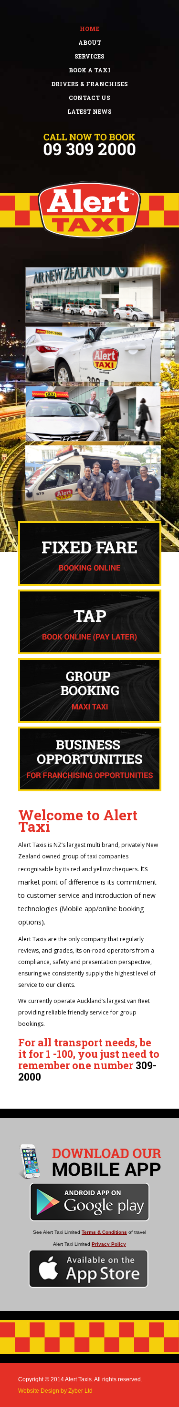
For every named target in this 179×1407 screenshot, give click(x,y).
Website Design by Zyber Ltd (55, 1390)
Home (89, 28)
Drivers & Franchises (89, 84)
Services (89, 56)
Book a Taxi (90, 70)
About (89, 42)
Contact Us (89, 97)
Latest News (89, 111)
